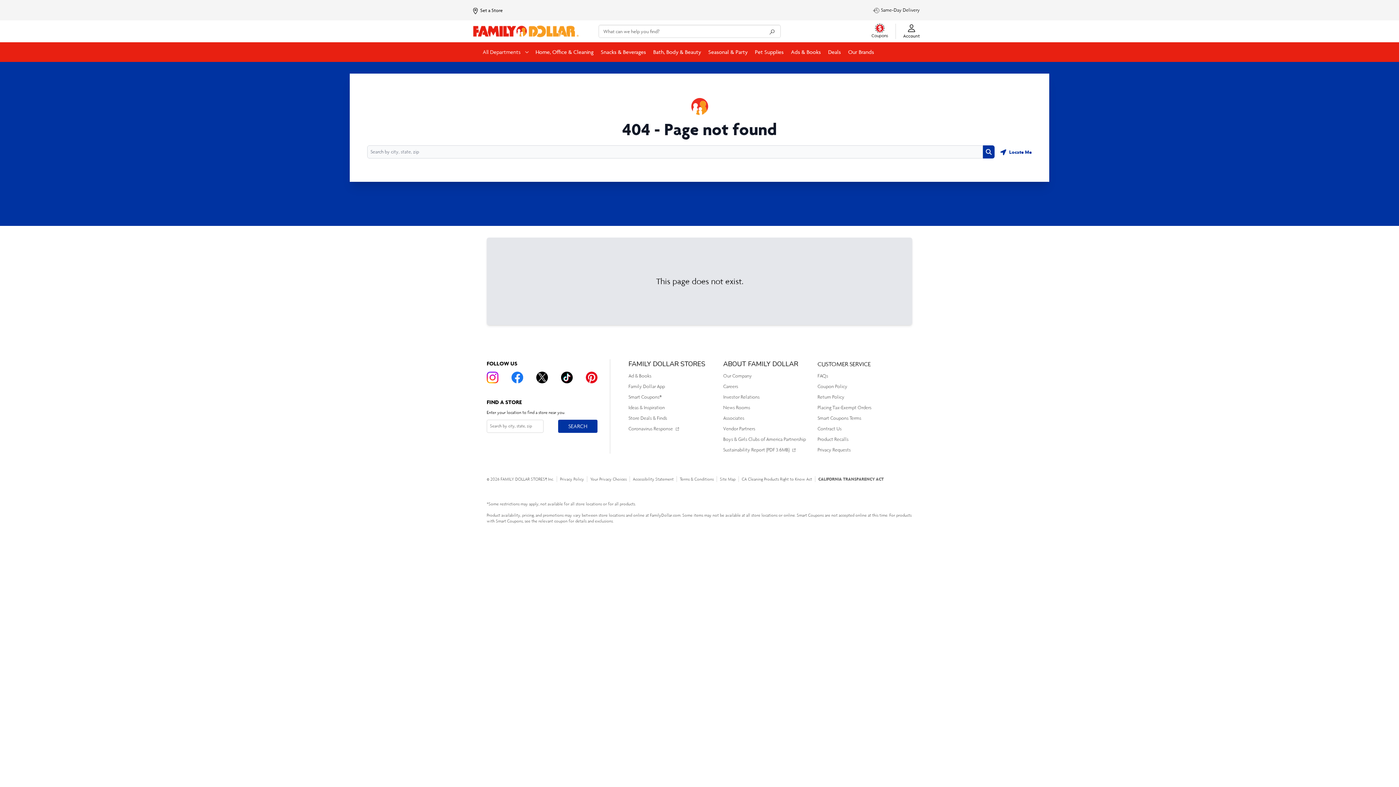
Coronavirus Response (650, 429)
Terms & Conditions (697, 479)
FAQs (823, 376)
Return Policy (831, 397)
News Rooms (736, 407)
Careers (730, 386)
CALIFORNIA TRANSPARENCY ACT (851, 479)
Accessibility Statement (653, 479)
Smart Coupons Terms (839, 418)
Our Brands (861, 51)
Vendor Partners (739, 429)
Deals (834, 51)
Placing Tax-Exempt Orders (844, 407)
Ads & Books (806, 51)
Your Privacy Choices (608, 479)
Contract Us (830, 429)
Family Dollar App (646, 386)
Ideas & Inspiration (646, 407)
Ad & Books (639, 376)
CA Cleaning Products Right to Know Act (777, 479)
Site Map (728, 479)
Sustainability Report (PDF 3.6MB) (756, 450)
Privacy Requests (834, 450)
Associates (733, 418)
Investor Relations (741, 397)
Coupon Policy (832, 386)
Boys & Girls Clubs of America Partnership (764, 439)
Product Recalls (833, 439)
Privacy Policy (572, 479)
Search (577, 426)
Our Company (737, 376)
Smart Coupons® (645, 397)
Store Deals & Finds (647, 418)
